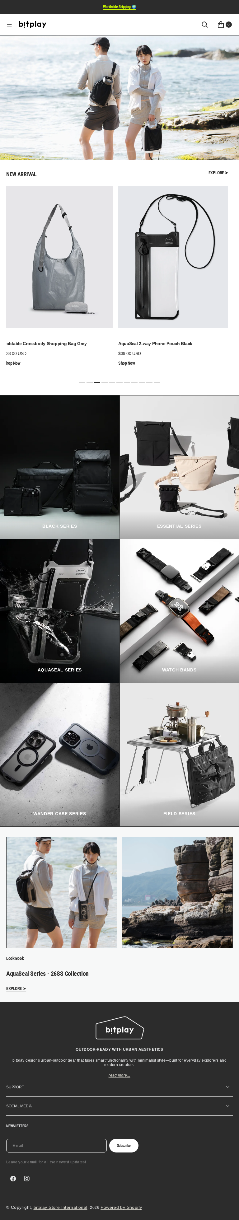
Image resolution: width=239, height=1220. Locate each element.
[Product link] (58, 257)
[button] (9, 24)
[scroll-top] (228, 1209)
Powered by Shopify (121, 1207)
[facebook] (13, 1178)
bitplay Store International (60, 1207)
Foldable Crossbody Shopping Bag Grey (45, 343)
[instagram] (27, 1178)
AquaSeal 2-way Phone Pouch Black (155, 343)
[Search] (205, 24)
